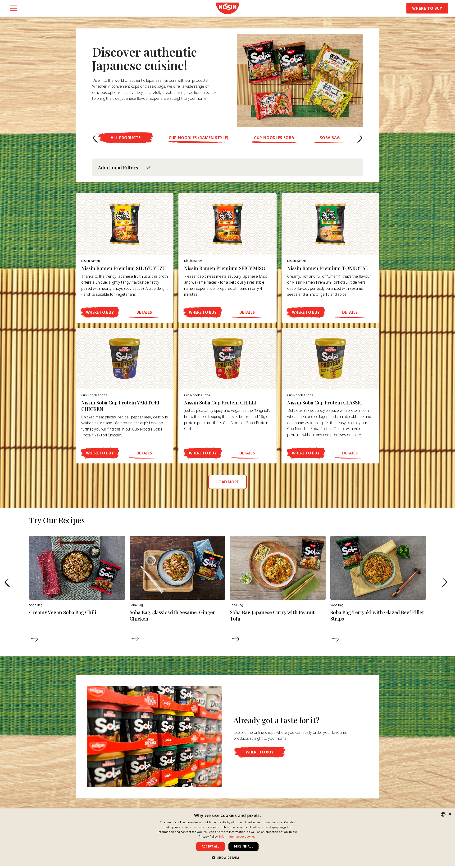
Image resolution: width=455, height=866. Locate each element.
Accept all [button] (210, 846)
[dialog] (227, 837)
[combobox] (443, 814)
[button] (95, 137)
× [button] (449, 814)
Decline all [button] (243, 846)
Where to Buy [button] (427, 8)
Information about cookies (237, 836)
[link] (227, 8)
